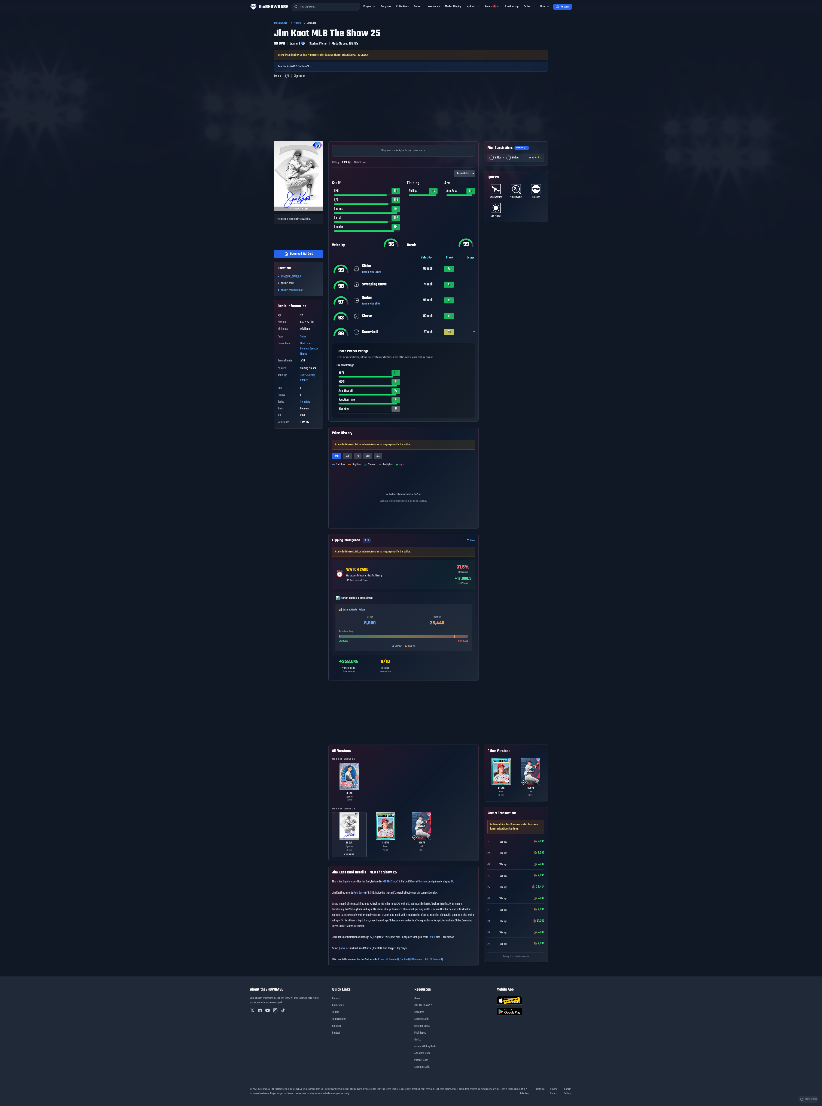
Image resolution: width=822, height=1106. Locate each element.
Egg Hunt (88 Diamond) (411, 959)
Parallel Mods (421, 1060)
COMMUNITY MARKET (291, 276)
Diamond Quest (422, 1026)
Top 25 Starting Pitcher (307, 378)
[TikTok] (283, 1010)
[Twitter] (252, 1010)
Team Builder (339, 1019)
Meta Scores (360, 162)
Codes (527, 6)
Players (297, 23)
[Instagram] (275, 1010)
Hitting (335, 162)
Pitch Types (420, 1032)
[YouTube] (267, 1010)
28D (368, 456)
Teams (335, 1012)
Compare (336, 1026)
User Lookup (511, 6)
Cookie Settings (568, 1091)
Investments (433, 6)
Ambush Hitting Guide (425, 1046)
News (417, 998)
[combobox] (326, 7)
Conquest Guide (422, 1067)
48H (347, 456)
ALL (378, 456)
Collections (402, 6)
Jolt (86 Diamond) (433, 959)
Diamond (422, 881)
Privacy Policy (553, 1091)
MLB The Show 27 (423, 1005)
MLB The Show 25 (391, 881)
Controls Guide (421, 1019)
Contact (336, 1032)
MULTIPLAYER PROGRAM (292, 290)
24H (337, 456)
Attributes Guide (422, 1053)
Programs (386, 6)
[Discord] (260, 1010)
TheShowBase (280, 23)
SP (452, 881)
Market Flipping (453, 6)
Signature (305, 401)
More (542, 6)
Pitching (346, 162)
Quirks (342, 948)
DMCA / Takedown (525, 1091)
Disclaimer (540, 1089)
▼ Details (471, 540)
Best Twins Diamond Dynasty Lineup (309, 348)
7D (357, 456)
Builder (417, 6)
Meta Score (359, 892)
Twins (303, 336)
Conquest (419, 1012)
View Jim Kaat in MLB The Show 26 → (295, 66)
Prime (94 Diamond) (388, 959)
